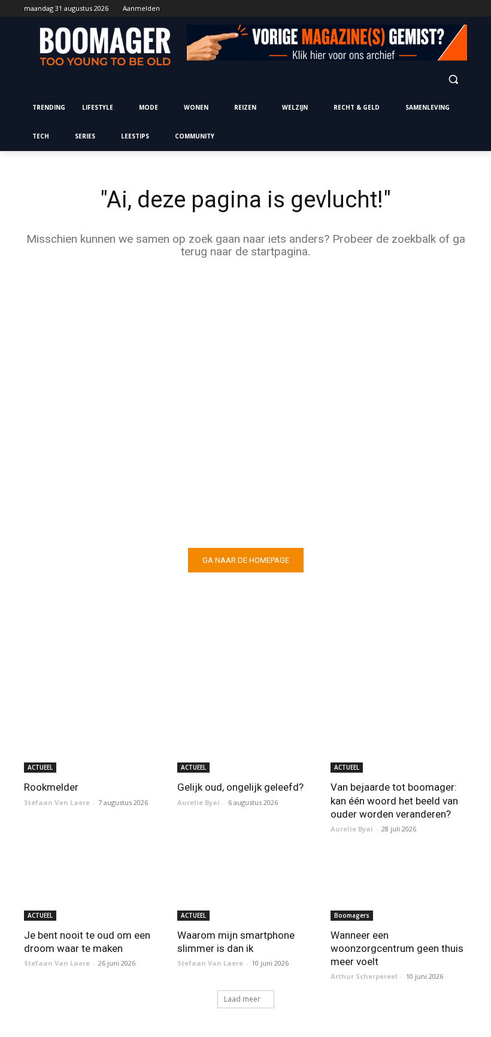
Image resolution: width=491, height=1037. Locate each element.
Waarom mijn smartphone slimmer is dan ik (236, 941)
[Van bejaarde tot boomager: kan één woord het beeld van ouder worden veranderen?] (399, 738)
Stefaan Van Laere (57, 802)
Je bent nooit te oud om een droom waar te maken (87, 941)
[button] (453, 79)
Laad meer (242, 999)
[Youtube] (460, 9)
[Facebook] (394, 9)
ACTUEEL (40, 767)
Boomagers (351, 915)
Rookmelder (51, 787)
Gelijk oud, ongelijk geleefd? (240, 787)
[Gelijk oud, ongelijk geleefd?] (245, 738)
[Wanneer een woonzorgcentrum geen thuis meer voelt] (399, 886)
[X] (427, 9)
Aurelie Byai (198, 802)
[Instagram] (410, 9)
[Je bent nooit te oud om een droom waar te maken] (92, 886)
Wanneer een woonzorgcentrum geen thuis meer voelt (397, 948)
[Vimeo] (443, 9)
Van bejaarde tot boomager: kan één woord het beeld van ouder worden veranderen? (394, 800)
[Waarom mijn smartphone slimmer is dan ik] (245, 886)
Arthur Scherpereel (364, 976)
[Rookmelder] (92, 738)
